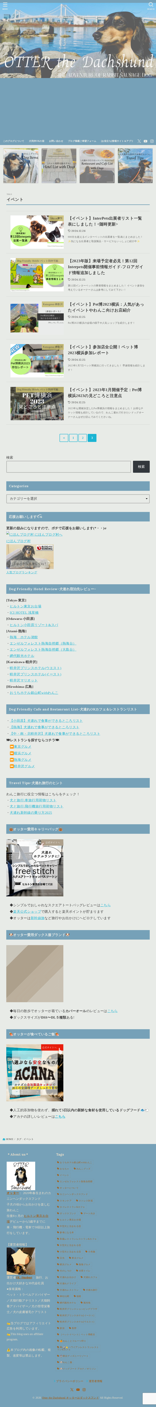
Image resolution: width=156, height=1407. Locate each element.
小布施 (91, 1251)
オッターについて (69, 1188)
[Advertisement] (78, 108)
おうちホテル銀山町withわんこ (34, 693)
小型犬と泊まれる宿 (70, 1251)
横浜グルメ (22, 753)
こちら (105, 905)
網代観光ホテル (22, 656)
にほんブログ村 (18, 541)
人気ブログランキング (21, 572)
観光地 (87, 1302)
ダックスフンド (68, 1213)
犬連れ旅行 (92, 1290)
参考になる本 (67, 1232)
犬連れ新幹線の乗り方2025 (31, 813)
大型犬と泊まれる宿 (70, 1245)
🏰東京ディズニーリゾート (74, 1356)
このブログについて (13, 141)
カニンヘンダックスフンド (74, 1194)
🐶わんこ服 (66, 1362)
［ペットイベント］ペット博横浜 (77, 1334)
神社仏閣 (64, 1296)
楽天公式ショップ (27, 912)
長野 (74, 1328)
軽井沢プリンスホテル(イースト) (35, 674)
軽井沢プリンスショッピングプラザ (78, 1309)
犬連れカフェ (91, 1277)
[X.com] (139, 141)
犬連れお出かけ (68, 1277)
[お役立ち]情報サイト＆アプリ (117, 141)
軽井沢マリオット (24, 680)
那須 (62, 1328)
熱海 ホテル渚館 (24, 637)
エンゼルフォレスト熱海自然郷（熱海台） (43, 643)
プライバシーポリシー (70, 1381)
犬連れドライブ (68, 1283)
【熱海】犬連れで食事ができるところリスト (44, 727)
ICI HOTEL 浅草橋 (24, 613)
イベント (64, 1175)
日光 (62, 1258)
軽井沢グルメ (24, 766)
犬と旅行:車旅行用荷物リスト (33, 800)
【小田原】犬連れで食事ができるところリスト (46, 721)
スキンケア (66, 1200)
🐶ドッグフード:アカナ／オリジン (78, 1368)
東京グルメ (22, 747)
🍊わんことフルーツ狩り (73, 1341)
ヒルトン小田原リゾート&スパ (34, 625)
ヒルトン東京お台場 (25, 606)
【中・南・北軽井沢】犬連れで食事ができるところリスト (55, 734)
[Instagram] (152, 141)
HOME (9, 1139)
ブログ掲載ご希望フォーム (82, 141)
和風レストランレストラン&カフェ (78, 1239)
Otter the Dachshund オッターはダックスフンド (70, 1397)
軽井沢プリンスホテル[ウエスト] (77, 1321)
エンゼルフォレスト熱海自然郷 (76, 1181)
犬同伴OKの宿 (36, 141)
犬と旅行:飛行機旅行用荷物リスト (36, 806)
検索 (9, 457)
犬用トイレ (85, 1270)
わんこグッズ (83, 1168)
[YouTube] (145, 141)
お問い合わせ (56, 141)
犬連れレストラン (69, 1290)
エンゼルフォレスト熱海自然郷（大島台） (43, 649)
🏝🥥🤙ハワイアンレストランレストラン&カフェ (78, 1348)
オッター (13, 1193)
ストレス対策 (86, 1200)
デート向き (89, 1213)
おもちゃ (64, 1168)
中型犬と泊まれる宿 (70, 1226)
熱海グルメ (22, 760)
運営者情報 (95, 1381)
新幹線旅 (38, 918)
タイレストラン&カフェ (72, 1207)
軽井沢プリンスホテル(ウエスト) (35, 668)
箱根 (78, 1296)
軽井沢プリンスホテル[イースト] (77, 1315)
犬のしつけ (66, 1270)
